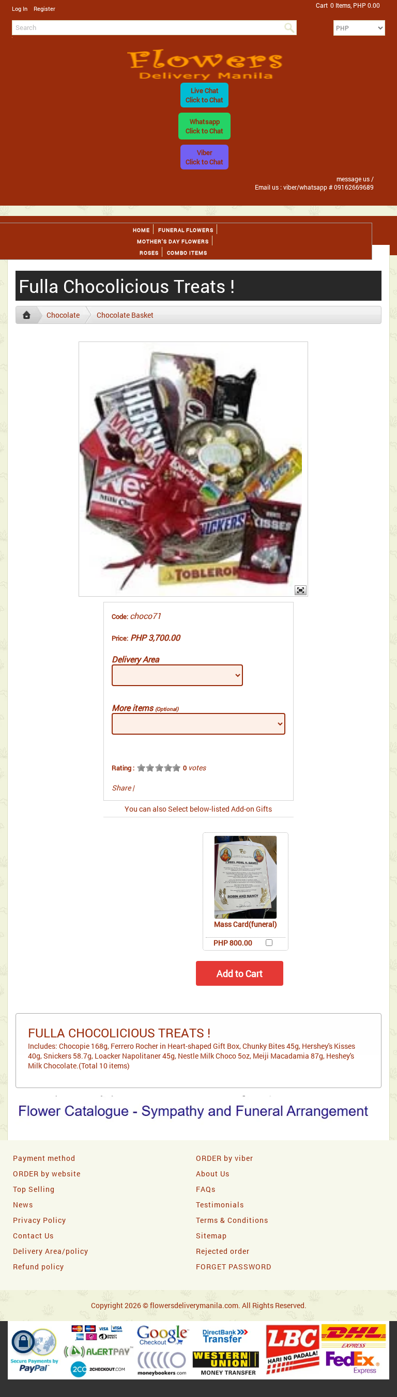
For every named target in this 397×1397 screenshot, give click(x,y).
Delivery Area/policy (50, 1251)
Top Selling (34, 1189)
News (23, 1204)
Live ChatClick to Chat (204, 95)
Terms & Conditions (232, 1220)
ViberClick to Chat (204, 157)
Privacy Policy (39, 1220)
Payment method (44, 1158)
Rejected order (223, 1251)
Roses (149, 253)
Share (121, 788)
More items (145, 707)
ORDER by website (47, 1173)
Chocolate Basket (125, 315)
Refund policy (38, 1266)
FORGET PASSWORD (233, 1266)
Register (44, 8)
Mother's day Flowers (173, 241)
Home (141, 230)
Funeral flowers (185, 230)
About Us (213, 1173)
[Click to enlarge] (245, 877)
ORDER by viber (224, 1158)
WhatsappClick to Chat (204, 126)
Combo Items (187, 253)
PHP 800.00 (232, 943)
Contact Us (33, 1235)
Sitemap (211, 1235)
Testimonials (220, 1204)
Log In (19, 8)
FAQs (206, 1189)
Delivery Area (135, 659)
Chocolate (63, 315)
